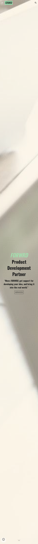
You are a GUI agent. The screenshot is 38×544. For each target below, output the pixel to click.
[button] (2, 2)
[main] (19, 270)
